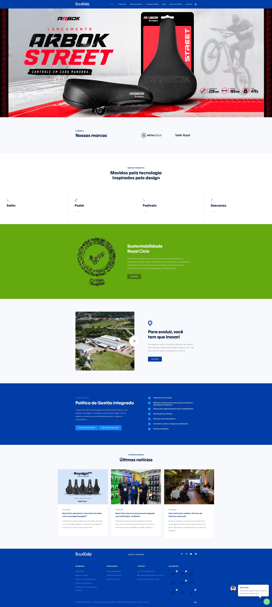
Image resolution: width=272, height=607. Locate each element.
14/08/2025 (173, 509)
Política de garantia (83, 583)
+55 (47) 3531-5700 (147, 571)
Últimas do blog (113, 579)
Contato (189, 4)
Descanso (218, 205)
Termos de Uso (143, 602)
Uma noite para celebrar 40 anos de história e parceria (185, 515)
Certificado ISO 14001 (109, 427)
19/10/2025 (119, 509)
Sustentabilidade (114, 571)
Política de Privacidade (126, 602)
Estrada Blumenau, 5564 (149, 579)
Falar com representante (85, 579)
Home (112, 4)
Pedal (79, 205)
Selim (11, 205)
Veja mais (155, 359)
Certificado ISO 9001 (87, 427)
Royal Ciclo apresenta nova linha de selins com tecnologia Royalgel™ (82, 515)
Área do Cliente (176, 4)
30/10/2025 (66, 509)
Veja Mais (134, 276)
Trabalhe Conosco (114, 575)
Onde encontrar (136, 4)
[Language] (196, 4)
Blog (164, 4)
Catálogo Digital (152, 4)
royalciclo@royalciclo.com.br (151, 575)
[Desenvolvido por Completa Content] (195, 602)
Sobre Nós (122, 4)
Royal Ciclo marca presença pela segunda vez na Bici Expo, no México (135, 515)
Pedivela (149, 205)
